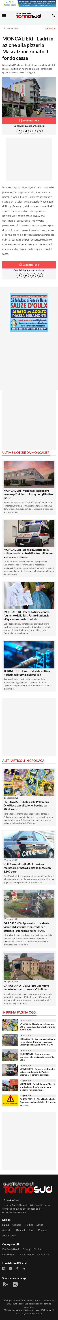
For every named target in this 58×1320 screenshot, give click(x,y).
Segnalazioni (9, 1235)
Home (5, 1224)
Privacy (26, 1249)
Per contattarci (10, 1249)
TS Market (19, 1229)
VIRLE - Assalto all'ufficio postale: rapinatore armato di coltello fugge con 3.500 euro (27, 867)
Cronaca (50, 28)
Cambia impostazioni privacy (33, 1254)
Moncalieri (8, 64)
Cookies (38, 1249)
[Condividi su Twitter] (26, 131)
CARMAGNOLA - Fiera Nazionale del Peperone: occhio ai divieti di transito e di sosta (38, 1102)
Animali (6, 1229)
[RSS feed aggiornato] (3, 1268)
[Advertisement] (29, 363)
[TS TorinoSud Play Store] (5, 1284)
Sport (31, 1229)
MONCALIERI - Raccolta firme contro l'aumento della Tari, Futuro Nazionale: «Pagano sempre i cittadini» (27, 615)
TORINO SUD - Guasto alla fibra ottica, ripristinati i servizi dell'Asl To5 (27, 672)
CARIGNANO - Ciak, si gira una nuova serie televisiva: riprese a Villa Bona (26, 987)
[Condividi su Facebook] (19, 131)
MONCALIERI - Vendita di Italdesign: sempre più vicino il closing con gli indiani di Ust (29, 494)
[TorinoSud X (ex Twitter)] (10, 1268)
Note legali (8, 1254)
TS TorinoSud (26, 1300)
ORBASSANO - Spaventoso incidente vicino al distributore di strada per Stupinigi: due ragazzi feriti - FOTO (26, 927)
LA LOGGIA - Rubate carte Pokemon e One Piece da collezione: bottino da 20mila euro (27, 805)
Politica (29, 1224)
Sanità (40, 1224)
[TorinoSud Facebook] (17, 1268)
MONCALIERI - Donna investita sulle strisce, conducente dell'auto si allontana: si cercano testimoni (29, 553)
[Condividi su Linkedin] (33, 131)
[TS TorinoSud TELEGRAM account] (23, 1268)
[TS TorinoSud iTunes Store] (15, 1284)
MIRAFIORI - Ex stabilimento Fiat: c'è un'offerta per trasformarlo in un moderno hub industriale (37, 1087)
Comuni (42, 1229)
